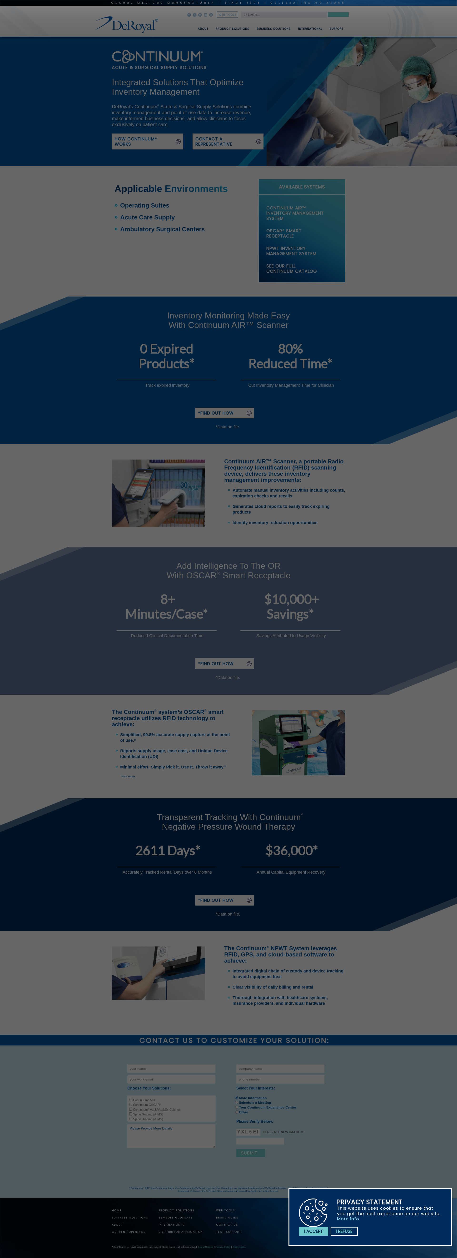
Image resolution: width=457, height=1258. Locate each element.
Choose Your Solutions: (149, 1088)
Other (243, 1112)
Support (337, 29)
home (117, 1210)
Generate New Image (281, 1132)
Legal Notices (205, 1247)
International (310, 29)
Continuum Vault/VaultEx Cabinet (156, 1109)
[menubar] (267, 27)
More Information (253, 1098)
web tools (228, 15)
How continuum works (136, 141)
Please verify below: (254, 1121)
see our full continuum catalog (291, 268)
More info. (348, 1219)
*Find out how (216, 664)
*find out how (216, 413)
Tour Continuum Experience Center (267, 1107)
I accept (313, 1231)
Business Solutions (274, 29)
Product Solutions (232, 29)
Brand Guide (227, 1217)
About (203, 29)
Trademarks (239, 1247)
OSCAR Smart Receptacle (284, 233)
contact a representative (213, 141)
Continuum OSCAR (147, 1105)
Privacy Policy (222, 1247)
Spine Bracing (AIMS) (148, 1114)
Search (338, 15)
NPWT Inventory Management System (291, 251)
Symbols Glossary (176, 1217)
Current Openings (129, 1232)
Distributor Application (181, 1232)
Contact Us (227, 1225)
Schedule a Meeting (255, 1102)
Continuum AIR (144, 1100)
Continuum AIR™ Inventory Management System (295, 213)
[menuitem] (200, 27)
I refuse (344, 1231)
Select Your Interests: (255, 1088)
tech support (228, 1232)
